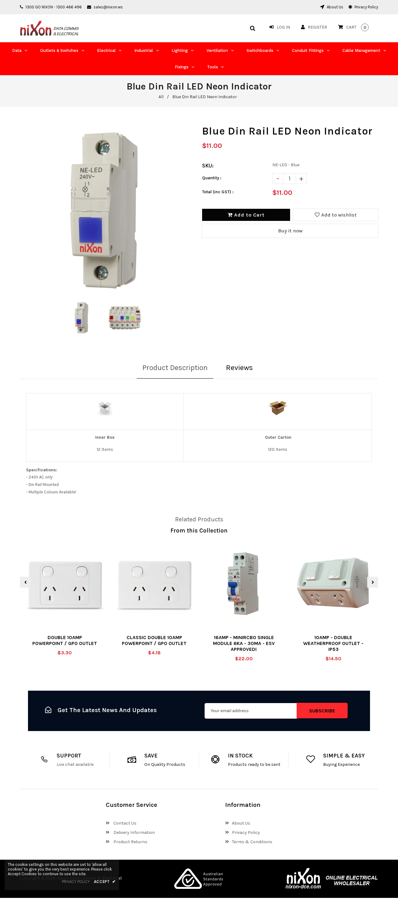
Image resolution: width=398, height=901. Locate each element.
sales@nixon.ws (108, 7)
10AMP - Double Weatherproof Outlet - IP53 (333, 643)
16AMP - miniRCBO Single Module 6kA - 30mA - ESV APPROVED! (244, 643)
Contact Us (125, 823)
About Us (334, 7)
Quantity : (211, 178)
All (161, 96)
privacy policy (76, 881)
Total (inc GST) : (218, 191)
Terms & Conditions (252, 841)
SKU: (208, 165)
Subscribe (322, 711)
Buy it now (290, 231)
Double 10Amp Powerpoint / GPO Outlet (64, 640)
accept (105, 881)
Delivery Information (134, 832)
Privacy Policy (366, 7)
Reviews (239, 367)
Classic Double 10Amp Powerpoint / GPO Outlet (154, 640)
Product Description (175, 367)
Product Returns (130, 841)
